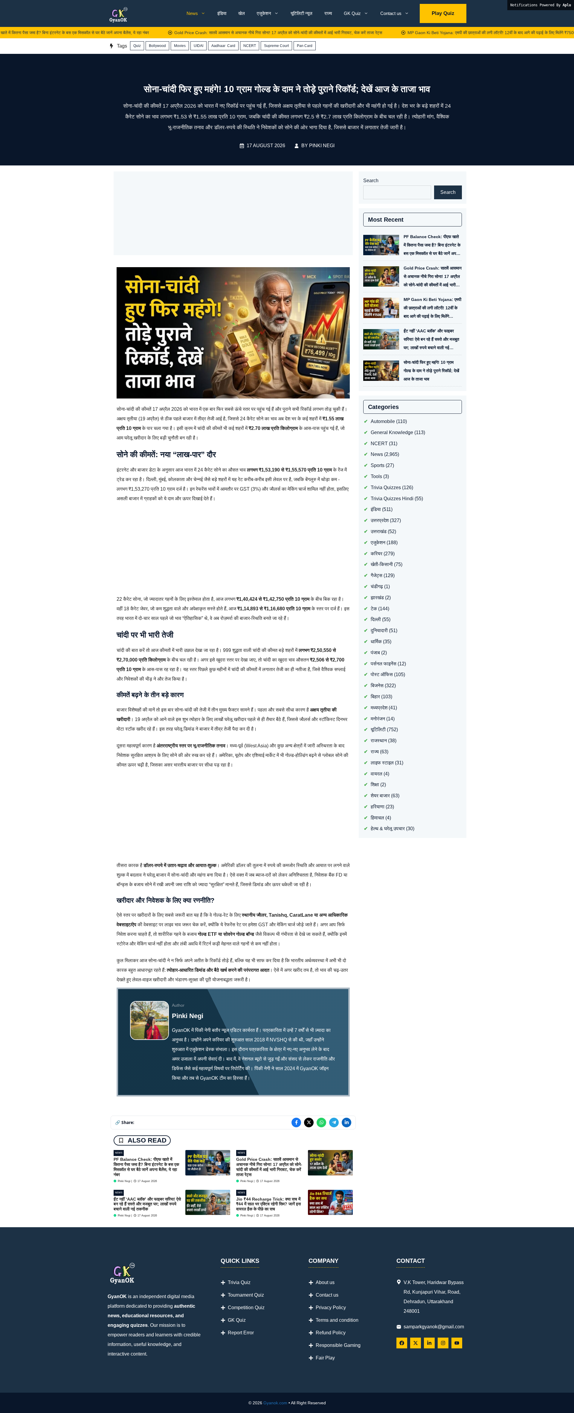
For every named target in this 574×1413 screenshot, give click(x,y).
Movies (180, 46)
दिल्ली (376, 619)
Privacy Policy (331, 1307)
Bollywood (157, 46)
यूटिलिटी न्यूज (301, 13)
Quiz (137, 46)
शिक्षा (375, 784)
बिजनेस (377, 685)
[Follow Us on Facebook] (401, 1343)
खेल (241, 13)
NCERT (249, 46)
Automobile (383, 421)
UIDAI (198, 46)
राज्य (328, 13)
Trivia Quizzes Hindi (392, 498)
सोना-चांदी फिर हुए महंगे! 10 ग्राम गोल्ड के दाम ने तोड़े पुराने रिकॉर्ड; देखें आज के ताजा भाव (431, 370)
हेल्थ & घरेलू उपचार (388, 828)
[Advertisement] (233, 213)
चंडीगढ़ (377, 586)
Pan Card (304, 46)
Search (370, 180)
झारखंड (377, 597)
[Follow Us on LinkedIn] (429, 1343)
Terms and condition (337, 1320)
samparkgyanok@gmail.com (434, 1326)
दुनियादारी (379, 630)
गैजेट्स (376, 575)
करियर (376, 553)
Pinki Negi (322, 145)
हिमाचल (377, 817)
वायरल (376, 773)
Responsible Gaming (338, 1345)
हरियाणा (377, 806)
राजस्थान (379, 740)
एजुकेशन (264, 13)
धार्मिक (376, 641)
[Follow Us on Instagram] (443, 1343)
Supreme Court (276, 46)
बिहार (375, 696)
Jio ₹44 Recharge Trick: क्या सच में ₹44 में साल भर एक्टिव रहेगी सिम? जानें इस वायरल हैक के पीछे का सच (268, 1204)
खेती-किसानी (382, 564)
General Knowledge (392, 432)
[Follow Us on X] (415, 1343)
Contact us (391, 13)
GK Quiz (352, 13)
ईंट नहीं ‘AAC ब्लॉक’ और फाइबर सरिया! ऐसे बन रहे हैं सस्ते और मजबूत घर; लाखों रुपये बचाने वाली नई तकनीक (147, 1204)
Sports (377, 465)
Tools (376, 476)
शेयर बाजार (380, 795)
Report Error (241, 1332)
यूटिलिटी (378, 729)
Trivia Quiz (239, 1282)
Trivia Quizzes (386, 487)
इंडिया (221, 13)
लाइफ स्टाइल (382, 762)
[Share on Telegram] (334, 1122)
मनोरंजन (378, 718)
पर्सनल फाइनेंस (383, 663)
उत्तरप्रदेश (380, 520)
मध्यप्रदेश (379, 707)
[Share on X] (309, 1122)
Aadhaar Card (223, 46)
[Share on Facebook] (296, 1122)
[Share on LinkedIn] (346, 1122)
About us (325, 1282)
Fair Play (325, 1357)
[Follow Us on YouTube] (456, 1343)
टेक (374, 608)
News (192, 13)
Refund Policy (331, 1332)
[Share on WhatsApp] (321, 1122)
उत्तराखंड (379, 531)
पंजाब (375, 652)
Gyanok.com (275, 1402)
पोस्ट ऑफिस (382, 674)
